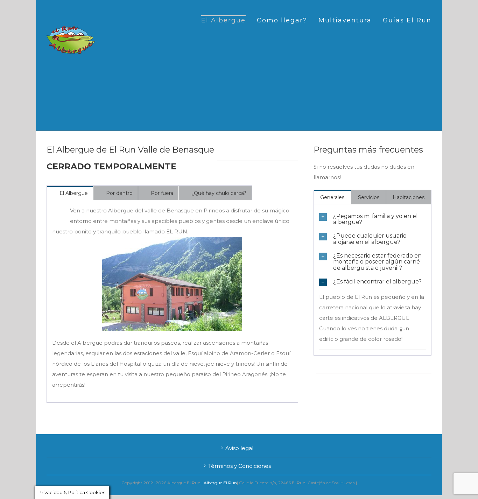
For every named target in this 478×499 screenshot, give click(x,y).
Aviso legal (239, 448)
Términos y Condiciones (239, 466)
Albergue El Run (220, 482)
